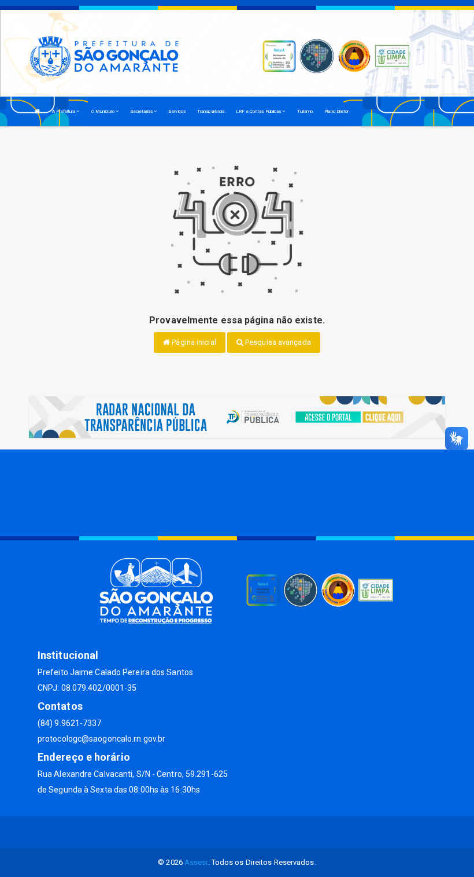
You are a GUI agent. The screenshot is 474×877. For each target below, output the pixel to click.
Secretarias (142, 111)
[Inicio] (37, 111)
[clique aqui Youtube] (251, 832)
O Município (103, 111)
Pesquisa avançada (277, 342)
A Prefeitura (64, 111)
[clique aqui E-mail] (196, 832)
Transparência (210, 111)
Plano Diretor (336, 111)
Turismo (305, 111)
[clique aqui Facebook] (223, 832)
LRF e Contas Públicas (259, 111)
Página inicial (193, 342)
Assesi (196, 862)
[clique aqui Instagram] (279, 832)
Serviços (177, 111)
